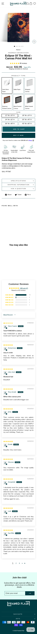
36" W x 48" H (9, 123)
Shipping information (18, 184)
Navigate (18, 614)
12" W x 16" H (9, 115)
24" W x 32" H (9, 119)
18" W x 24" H (27, 115)
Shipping (11, 69)
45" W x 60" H (27, 123)
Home (18, 50)
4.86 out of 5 (24, 288)
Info (18, 618)
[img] (8, 323)
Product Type (18, 75)
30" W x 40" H (27, 119)
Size (18, 112)
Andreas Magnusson (18, 52)
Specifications (18, 180)
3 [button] (19, 563)
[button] (15, 63)
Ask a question (18, 188)
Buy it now (18, 135)
